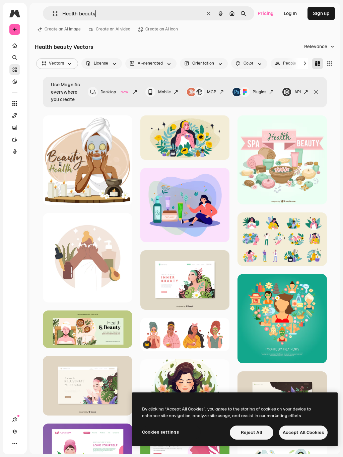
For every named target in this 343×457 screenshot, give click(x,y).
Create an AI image (63, 29)
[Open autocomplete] (52, 13)
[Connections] (14, 419)
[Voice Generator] (14, 151)
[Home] (14, 45)
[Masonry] (317, 63)
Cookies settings (160, 432)
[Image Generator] (14, 127)
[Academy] (14, 431)
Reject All (251, 432)
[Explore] (14, 81)
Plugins (259, 92)
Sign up (321, 13)
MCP (211, 92)
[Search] (14, 57)
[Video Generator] (14, 139)
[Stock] (14, 69)
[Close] (316, 92)
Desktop (114, 92)
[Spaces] (14, 115)
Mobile (164, 92)
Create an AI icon (161, 29)
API (297, 92)
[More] (14, 443)
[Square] (329, 63)
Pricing (266, 13)
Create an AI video (113, 29)
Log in (290, 13)
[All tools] (14, 103)
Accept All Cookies (303, 432)
